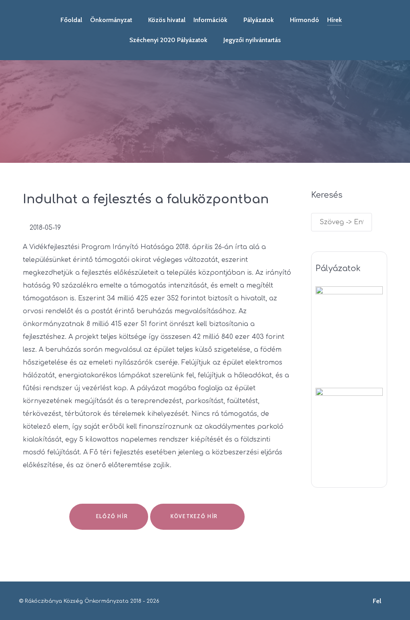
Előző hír (111, 516)
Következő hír (195, 516)
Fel (378, 601)
